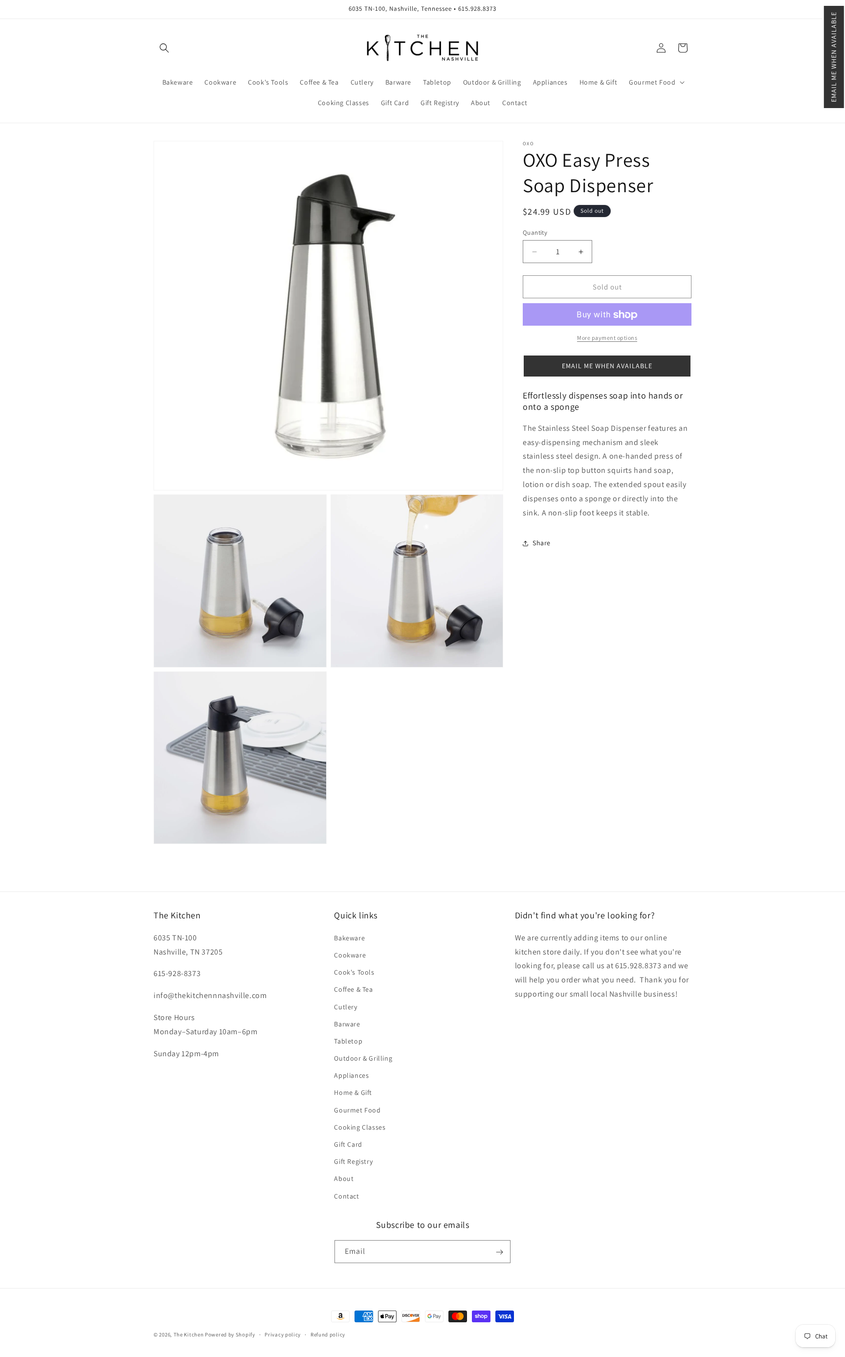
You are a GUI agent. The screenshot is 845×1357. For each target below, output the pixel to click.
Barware (347, 1023)
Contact (346, 1195)
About (344, 1178)
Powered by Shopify (230, 1334)
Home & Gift (353, 1092)
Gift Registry (353, 1161)
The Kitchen (189, 1334)
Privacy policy (283, 1334)
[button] (834, 57)
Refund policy (328, 1334)
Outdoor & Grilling (363, 1058)
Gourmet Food (357, 1109)
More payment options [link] (607, 338)
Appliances (351, 1075)
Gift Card (348, 1143)
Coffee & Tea (353, 989)
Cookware (350, 954)
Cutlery (345, 1006)
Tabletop (348, 1040)
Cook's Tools (354, 972)
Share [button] (542, 543)
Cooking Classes (359, 1126)
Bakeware (349, 937)
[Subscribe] (499, 1252)
